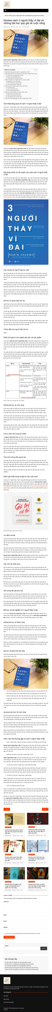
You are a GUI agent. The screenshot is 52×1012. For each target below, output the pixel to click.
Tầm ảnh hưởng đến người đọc (14, 84)
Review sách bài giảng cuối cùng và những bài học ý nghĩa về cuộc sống (13, 886)
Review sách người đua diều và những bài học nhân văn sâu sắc (13, 858)
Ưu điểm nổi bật (11, 87)
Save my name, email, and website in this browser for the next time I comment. (22, 933)
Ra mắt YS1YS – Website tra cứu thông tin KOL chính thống (19, 964)
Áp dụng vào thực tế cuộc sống (15, 96)
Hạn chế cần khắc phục (13, 89)
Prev (8, 809)
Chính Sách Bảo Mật (9, 1002)
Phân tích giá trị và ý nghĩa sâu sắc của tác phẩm (17, 79)
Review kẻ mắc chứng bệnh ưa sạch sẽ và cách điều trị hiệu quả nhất (36, 831)
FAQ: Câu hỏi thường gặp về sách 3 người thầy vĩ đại (18, 98)
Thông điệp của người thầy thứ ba (15, 78)
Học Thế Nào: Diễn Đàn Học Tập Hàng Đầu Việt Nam (18, 965)
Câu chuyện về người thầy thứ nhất (15, 75)
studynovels (7, 26)
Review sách (26, 26)
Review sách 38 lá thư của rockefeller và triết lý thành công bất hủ (36, 858)
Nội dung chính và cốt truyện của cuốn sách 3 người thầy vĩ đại (21, 73)
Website (5, 927)
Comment (6, 901)
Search (6, 945)
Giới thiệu (6, 996)
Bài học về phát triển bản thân (14, 95)
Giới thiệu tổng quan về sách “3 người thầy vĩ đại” (17, 72)
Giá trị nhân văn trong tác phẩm (15, 82)
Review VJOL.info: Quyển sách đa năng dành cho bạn (18, 962)
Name (5, 914)
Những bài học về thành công (13, 93)
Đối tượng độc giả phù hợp (13, 90)
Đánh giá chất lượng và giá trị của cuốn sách (16, 86)
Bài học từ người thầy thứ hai (14, 76)
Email (5, 921)
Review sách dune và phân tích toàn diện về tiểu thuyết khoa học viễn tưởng (36, 886)
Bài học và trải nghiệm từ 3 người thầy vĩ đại (16, 92)
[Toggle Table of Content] (35, 70)
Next (44, 809)
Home (6, 15)
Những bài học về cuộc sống (14, 81)
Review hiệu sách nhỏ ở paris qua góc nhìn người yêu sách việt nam (14, 831)
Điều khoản (6, 999)
